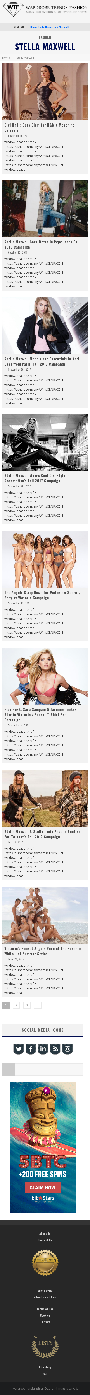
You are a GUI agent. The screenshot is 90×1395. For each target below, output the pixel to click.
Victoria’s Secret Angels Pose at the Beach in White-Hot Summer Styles (43, 951)
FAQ (45, 1374)
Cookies (45, 1315)
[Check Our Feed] (55, 1054)
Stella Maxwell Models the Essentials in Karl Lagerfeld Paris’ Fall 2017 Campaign (41, 361)
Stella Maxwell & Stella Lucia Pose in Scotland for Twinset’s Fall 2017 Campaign (43, 834)
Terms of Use (45, 1309)
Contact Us (45, 1240)
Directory (45, 1367)
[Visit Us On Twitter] (18, 1054)
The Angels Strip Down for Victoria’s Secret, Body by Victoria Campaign (42, 595)
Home (6, 58)
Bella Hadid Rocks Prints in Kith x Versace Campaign (58, 27)
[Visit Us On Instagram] (67, 1054)
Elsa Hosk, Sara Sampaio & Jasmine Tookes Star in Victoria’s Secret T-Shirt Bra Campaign (40, 714)
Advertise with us (45, 1297)
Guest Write (45, 1291)
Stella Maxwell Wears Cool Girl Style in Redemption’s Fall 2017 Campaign (36, 478)
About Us (45, 1233)
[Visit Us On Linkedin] (43, 1054)
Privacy (45, 1322)
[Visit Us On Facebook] (30, 1054)
